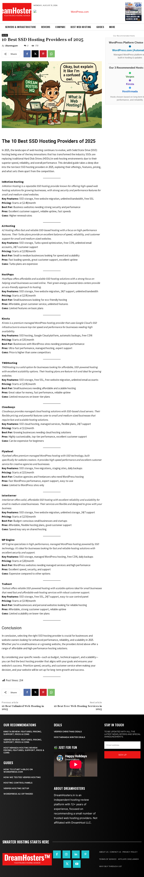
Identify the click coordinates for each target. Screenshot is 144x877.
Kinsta (130, 84)
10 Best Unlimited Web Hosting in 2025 (23, 708)
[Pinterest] (43, 53)
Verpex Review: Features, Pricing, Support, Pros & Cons (23, 740)
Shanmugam (11, 45)
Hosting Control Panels (18, 783)
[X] (35, 53)
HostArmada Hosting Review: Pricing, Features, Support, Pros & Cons (24, 750)
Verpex (130, 76)
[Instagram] (66, 854)
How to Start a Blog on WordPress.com (18, 770)
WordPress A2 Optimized (18, 794)
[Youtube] (77, 864)
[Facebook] (27, 53)
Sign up (122, 755)
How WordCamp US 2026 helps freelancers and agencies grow (133, 15)
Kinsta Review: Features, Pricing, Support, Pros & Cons (23, 732)
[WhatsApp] (51, 53)
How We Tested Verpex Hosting (22, 777)
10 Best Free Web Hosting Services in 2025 (78, 708)
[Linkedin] (76, 854)
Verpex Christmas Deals (68, 731)
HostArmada (130, 91)
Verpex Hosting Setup (16, 788)
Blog (4, 35)
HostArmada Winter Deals (69, 737)
